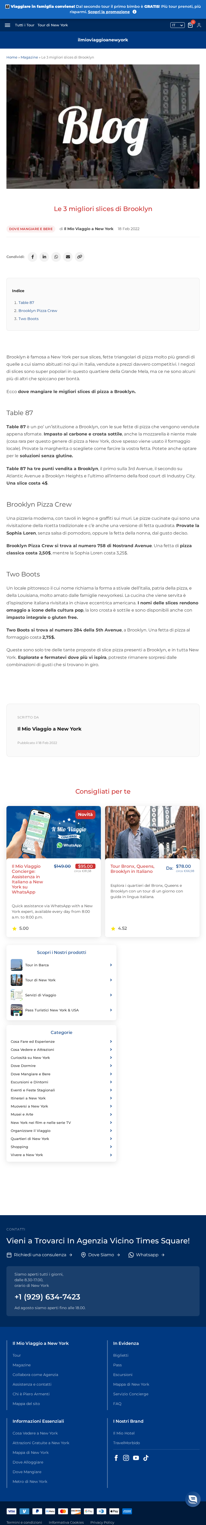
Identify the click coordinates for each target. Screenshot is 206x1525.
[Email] (68, 257)
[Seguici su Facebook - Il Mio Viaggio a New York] (116, 1458)
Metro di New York (30, 1481)
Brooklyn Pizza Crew (38, 310)
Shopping (19, 1147)
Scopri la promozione (109, 11)
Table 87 (26, 302)
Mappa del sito (26, 1403)
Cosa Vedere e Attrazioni (32, 1049)
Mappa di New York (131, 1384)
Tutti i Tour (24, 25)
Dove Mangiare (27, 1471)
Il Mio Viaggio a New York (88, 228)
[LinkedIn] (44, 257)
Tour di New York (53, 25)
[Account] (199, 25)
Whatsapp (147, 1254)
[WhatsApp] (56, 257)
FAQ (117, 1403)
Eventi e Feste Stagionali (33, 1090)
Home (11, 57)
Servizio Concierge (130, 1394)
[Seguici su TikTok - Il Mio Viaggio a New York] (146, 1458)
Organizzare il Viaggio (30, 1130)
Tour (17, 1355)
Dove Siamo (101, 1254)
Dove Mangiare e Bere (31, 229)
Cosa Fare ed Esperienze (33, 1041)
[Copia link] (79, 257)
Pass (117, 1365)
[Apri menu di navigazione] (7, 25)
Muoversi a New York (29, 1106)
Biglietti (120, 1355)
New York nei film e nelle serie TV (41, 1122)
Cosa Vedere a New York (35, 1433)
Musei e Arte (22, 1114)
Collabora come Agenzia (35, 1374)
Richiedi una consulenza (40, 1254)
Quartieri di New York (30, 1139)
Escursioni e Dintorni (29, 1082)
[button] (193, 1499)
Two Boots (29, 318)
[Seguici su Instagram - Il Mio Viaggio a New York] (126, 1458)
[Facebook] (32, 257)
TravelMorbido (126, 1442)
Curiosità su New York (30, 1057)
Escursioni (123, 1374)
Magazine (29, 57)
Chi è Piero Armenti (31, 1394)
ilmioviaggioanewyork (103, 39)
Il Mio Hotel (124, 1433)
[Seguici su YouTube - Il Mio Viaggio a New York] (136, 1458)
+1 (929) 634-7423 (47, 1296)
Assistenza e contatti (32, 1384)
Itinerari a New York (28, 1098)
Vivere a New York (27, 1155)
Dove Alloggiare (28, 1462)
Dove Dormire (23, 1065)
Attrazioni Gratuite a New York (41, 1442)
